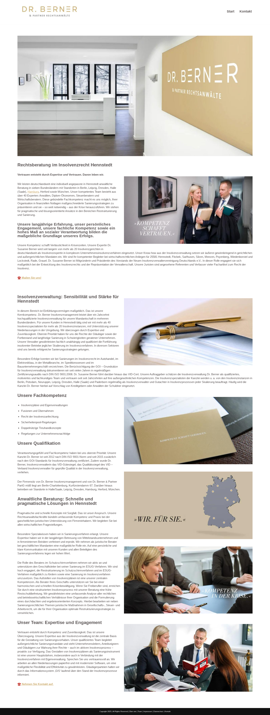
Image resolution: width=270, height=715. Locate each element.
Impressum (147, 711)
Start (230, 11)
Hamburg (33, 191)
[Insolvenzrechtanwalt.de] (49, 11)
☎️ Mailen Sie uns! (29, 277)
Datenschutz (158, 711)
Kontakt (246, 11)
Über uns (132, 711)
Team (140, 711)
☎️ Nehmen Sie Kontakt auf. (35, 684)
